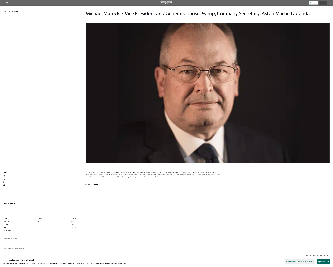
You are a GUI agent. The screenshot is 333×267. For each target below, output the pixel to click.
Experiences (7, 230)
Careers (73, 224)
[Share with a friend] (5, 185)
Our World (7, 215)
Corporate (74, 215)
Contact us (40, 221)
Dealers (39, 215)
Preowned (7, 227)
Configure (313, 3)
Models (6, 218)
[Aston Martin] (167, 3)
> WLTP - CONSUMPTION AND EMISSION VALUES (14, 248)
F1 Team (6, 224)
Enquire (323, 3)
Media (72, 221)
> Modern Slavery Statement (11, 238)
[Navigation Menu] (7, 3)
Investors (73, 227)
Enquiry (39, 218)
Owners (6, 221)
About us (73, 218)
